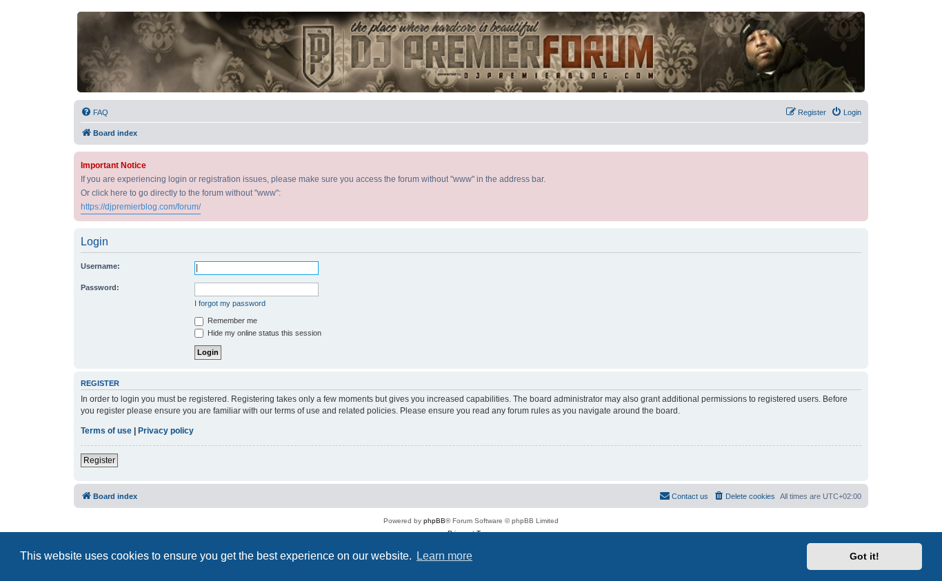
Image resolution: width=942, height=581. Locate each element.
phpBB (434, 520)
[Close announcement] (859, 159)
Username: (100, 266)
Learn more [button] (444, 556)
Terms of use (106, 431)
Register (99, 460)
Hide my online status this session (263, 333)
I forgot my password (229, 303)
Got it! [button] (864, 556)
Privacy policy (166, 431)
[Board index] (471, 52)
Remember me (231, 320)
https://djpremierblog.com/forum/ (141, 207)
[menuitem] (94, 112)
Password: (100, 287)
